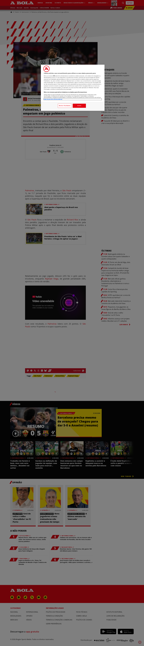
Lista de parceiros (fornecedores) (53, 99)
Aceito (79, 105)
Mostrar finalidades (65, 105)
